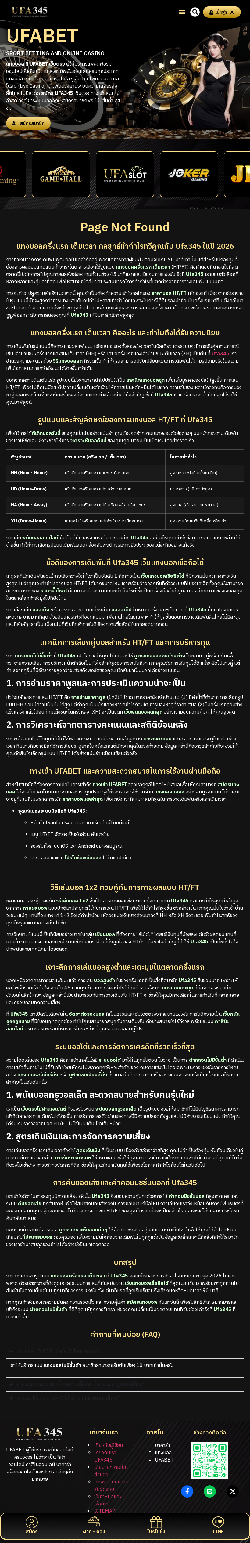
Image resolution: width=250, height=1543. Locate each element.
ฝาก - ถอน (94, 1532)
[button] (182, 12)
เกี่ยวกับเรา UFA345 (105, 1456)
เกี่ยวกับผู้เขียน (108, 1445)
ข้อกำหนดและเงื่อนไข (107, 1500)
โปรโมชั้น (156, 1532)
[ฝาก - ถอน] (94, 1522)
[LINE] (218, 1522)
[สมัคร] (32, 1522)
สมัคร (32, 1532)
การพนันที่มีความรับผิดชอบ (111, 1486)
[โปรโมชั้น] (156, 1522)
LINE (218, 1532)
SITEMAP (104, 1511)
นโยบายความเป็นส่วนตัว (111, 1471)
